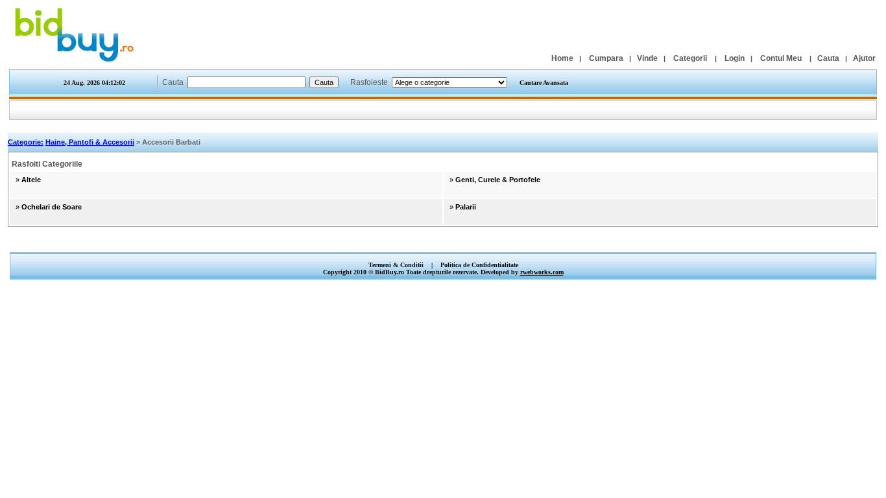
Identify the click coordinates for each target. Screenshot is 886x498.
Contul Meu (781, 58)
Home (562, 58)
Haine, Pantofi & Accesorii (89, 142)
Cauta (828, 58)
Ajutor (864, 58)
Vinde (647, 58)
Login (734, 58)
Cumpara (606, 58)
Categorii (690, 58)
